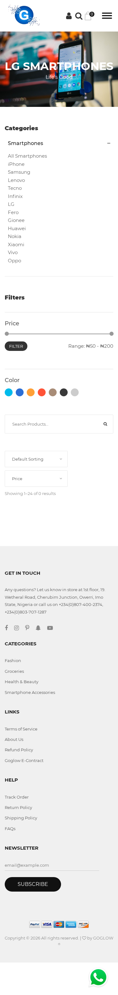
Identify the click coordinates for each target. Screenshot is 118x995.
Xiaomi (16, 244)
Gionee (16, 220)
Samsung (19, 172)
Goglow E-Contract (24, 760)
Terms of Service (21, 728)
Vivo (13, 252)
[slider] (7, 334)
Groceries (14, 671)
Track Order (17, 797)
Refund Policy (19, 749)
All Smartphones (27, 156)
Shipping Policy (21, 817)
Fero (13, 212)
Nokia (14, 236)
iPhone (16, 164)
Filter (16, 346)
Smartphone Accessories (30, 692)
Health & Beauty (21, 681)
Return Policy (18, 807)
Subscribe (33, 884)
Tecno (15, 188)
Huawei (17, 228)
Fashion (13, 660)
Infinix (15, 196)
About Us (14, 739)
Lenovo (16, 180)
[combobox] (36, 459)
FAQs (10, 828)
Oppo (14, 261)
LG (11, 204)
